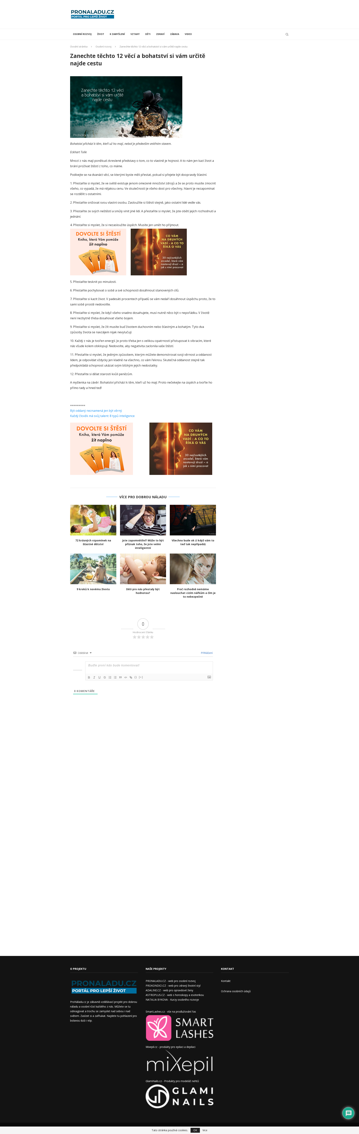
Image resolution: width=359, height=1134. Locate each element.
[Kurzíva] (94, 677)
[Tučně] (89, 677)
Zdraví (160, 34)
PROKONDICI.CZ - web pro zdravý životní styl (173, 985)
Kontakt (226, 981)
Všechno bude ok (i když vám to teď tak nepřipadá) (193, 542)
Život (100, 34)
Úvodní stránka (79, 46)
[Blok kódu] (125, 677)
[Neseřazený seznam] (115, 677)
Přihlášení (206, 653)
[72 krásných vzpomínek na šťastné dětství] (93, 520)
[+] (141, 677)
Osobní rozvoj (82, 34)
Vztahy (135, 34)
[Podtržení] (99, 677)
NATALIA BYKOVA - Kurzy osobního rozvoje (172, 999)
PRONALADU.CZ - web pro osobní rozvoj (171, 981)
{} (135, 677)
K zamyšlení (117, 34)
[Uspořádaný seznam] (110, 677)
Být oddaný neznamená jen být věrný (96, 411)
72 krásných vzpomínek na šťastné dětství (93, 542)
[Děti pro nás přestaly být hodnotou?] (143, 569)
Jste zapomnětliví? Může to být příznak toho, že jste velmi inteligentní (143, 544)
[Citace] (120, 677)
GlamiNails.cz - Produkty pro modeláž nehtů (172, 1081)
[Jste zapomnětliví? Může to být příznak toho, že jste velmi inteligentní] (143, 520)
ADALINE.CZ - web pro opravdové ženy (169, 990)
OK (195, 1130)
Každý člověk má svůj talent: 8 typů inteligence (102, 416)
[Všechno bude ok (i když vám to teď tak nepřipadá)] (193, 520)
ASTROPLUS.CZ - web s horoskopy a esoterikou (175, 995)
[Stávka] (104, 677)
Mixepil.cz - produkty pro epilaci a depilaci (170, 1047)
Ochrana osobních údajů (236, 991)
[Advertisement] (221, 14)
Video (188, 34)
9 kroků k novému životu (93, 589)
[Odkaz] (131, 677)
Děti (148, 34)
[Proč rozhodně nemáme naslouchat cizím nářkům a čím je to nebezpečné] (193, 569)
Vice (204, 1130)
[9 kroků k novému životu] (93, 569)
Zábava (174, 34)
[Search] (287, 34)
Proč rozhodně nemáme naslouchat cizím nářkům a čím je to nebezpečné (193, 592)
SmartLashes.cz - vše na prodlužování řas (171, 1011)
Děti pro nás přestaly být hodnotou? (143, 591)
